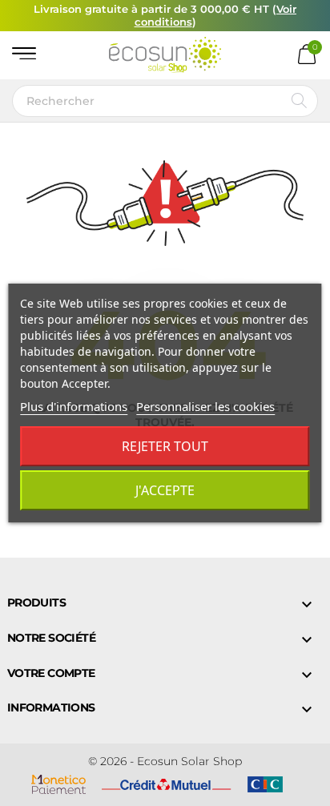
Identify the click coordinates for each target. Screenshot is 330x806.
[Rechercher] (299, 101)
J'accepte (165, 490)
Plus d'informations (73, 406)
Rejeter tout (165, 446)
